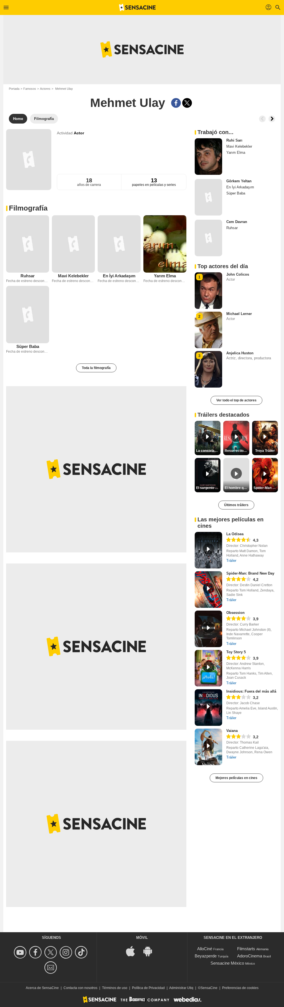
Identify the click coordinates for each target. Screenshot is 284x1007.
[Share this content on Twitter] (187, 103)
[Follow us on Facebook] (36, 952)
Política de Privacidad (148, 988)
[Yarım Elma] (164, 244)
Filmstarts (246, 948)
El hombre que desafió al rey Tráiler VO (237, 488)
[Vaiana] (208, 747)
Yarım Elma (165, 275)
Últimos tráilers (236, 505)
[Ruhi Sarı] (208, 156)
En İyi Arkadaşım (119, 275)
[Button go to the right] (271, 119)
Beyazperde (206, 956)
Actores (45, 88)
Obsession (235, 613)
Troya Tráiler (265, 451)
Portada (14, 88)
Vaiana (232, 731)
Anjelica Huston (239, 353)
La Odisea (235, 534)
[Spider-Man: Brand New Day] (208, 589)
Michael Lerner (239, 314)
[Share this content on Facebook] (176, 103)
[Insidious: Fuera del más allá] (208, 707)
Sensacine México (227, 963)
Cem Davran (236, 222)
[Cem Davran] (208, 238)
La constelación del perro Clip (208, 451)
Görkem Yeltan (239, 181)
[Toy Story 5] (208, 668)
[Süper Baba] (27, 314)
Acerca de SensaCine (42, 988)
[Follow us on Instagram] (67, 952)
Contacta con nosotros (80, 988)
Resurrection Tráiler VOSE (237, 451)
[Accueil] (137, 7)
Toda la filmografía (96, 368)
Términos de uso (114, 988)
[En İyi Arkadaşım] (119, 244)
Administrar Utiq (181, 988)
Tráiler (231, 560)
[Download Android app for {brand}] (151, 950)
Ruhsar (28, 275)
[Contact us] (51, 967)
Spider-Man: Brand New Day (250, 573)
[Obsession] (208, 629)
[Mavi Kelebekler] (73, 244)
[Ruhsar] (27, 244)
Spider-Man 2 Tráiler (265, 488)
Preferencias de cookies (240, 988)
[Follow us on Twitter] (51, 952)
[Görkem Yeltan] (208, 197)
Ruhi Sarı (234, 140)
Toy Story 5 (236, 652)
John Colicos (237, 274)
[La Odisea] (208, 550)
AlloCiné (204, 948)
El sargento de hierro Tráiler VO (208, 488)
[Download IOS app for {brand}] (133, 950)
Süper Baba (27, 346)
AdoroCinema (249, 956)
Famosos (29, 88)
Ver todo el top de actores (236, 400)
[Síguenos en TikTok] (82, 952)
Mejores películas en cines (236, 778)
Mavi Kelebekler (73, 275)
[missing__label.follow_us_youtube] (21, 952)
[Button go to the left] (262, 119)
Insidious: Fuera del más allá (251, 691)
